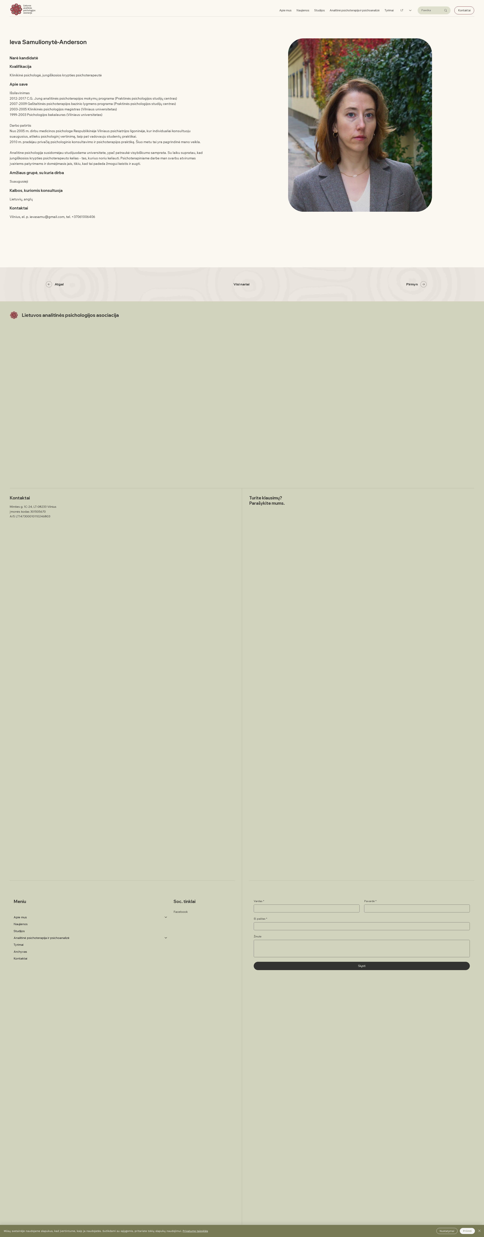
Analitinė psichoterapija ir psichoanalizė (41, 938)
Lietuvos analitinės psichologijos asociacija (70, 315)
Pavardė (370, 901)
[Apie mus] (166, 917)
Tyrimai (18, 944)
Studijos (19, 931)
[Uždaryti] (479, 1231)
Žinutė (257, 936)
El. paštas (260, 918)
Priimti (467, 1230)
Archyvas (20, 951)
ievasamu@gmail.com (47, 217)
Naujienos (21, 924)
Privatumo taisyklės (195, 1230)
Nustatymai (447, 1230)
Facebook (181, 912)
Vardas (259, 901)
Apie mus (20, 917)
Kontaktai (20, 958)
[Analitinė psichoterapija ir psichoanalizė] (166, 937)
